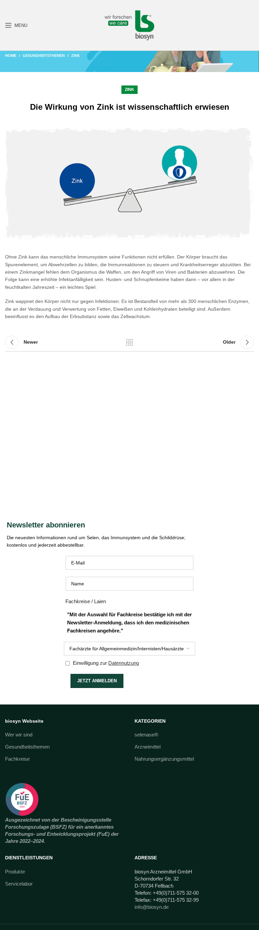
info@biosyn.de (152, 907)
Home (10, 56)
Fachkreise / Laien (85, 601)
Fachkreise (17, 759)
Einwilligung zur (105, 663)
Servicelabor (19, 884)
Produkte (15, 871)
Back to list (129, 342)
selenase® (146, 734)
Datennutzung (123, 663)
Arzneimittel (148, 747)
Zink (75, 56)
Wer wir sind (18, 734)
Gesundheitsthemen (44, 56)
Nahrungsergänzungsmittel (164, 759)
